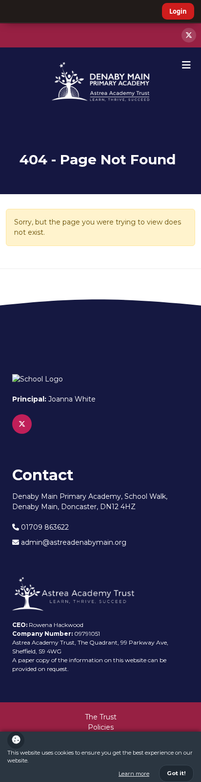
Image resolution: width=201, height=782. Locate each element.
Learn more (134, 773)
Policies (101, 727)
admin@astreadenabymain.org (72, 542)
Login (178, 11)
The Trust (101, 717)
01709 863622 (44, 527)
